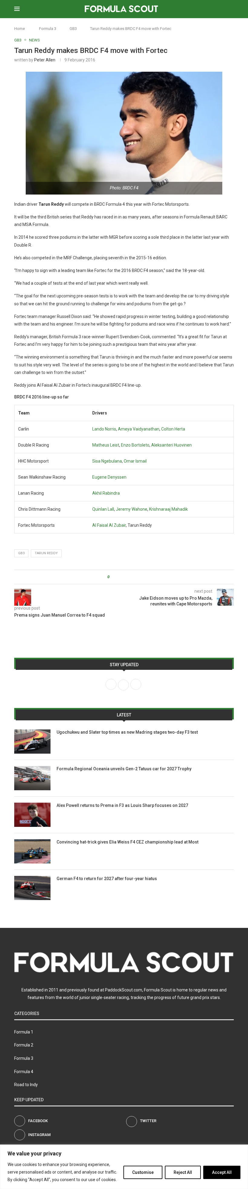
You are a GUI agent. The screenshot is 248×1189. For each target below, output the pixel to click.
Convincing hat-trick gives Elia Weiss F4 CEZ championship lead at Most (127, 842)
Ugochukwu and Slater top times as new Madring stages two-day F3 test (127, 732)
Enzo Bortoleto (135, 445)
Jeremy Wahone (131, 509)
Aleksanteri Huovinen (171, 445)
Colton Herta (173, 429)
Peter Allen (44, 59)
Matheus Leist (105, 445)
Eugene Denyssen (109, 477)
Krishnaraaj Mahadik (168, 509)
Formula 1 (23, 1032)
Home (19, 28)
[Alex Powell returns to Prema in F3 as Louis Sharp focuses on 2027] (32, 815)
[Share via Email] (136, 577)
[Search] (231, 9)
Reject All (183, 1172)
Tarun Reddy (46, 553)
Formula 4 (23, 1071)
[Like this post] (112, 577)
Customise (143, 1172)
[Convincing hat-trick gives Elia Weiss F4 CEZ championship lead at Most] (32, 851)
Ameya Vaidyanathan (138, 429)
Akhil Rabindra (106, 493)
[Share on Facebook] (119, 577)
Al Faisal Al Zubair (109, 525)
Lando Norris (104, 429)
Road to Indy (26, 1084)
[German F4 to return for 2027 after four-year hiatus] (32, 888)
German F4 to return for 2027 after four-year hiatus (107, 878)
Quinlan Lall (103, 509)
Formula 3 (47, 28)
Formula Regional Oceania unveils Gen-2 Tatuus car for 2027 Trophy (124, 768)
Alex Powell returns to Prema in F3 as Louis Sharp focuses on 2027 (122, 805)
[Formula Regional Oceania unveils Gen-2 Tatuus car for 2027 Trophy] (32, 778)
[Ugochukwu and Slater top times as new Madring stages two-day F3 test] (32, 741)
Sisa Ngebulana (107, 461)
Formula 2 (23, 1045)
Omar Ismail (135, 461)
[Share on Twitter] (125, 577)
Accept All (222, 1172)
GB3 (73, 28)
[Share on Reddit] (130, 577)
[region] (124, 1167)
